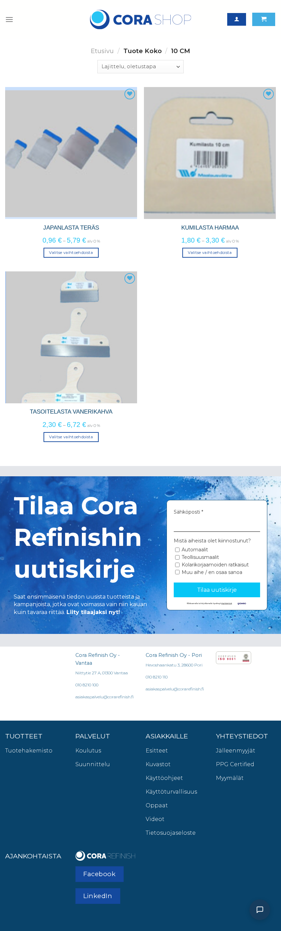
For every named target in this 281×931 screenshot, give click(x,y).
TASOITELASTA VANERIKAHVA (71, 411)
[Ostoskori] (263, 19)
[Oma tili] (236, 19)
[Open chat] (259, 909)
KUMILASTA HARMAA (210, 227)
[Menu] (9, 19)
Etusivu (102, 51)
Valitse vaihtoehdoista (71, 252)
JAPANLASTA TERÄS (71, 227)
